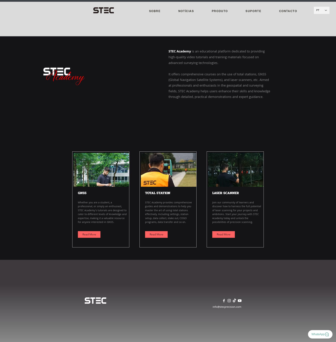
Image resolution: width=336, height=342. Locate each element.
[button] (220, 11)
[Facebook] (224, 300)
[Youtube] (239, 300)
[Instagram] (229, 300)
